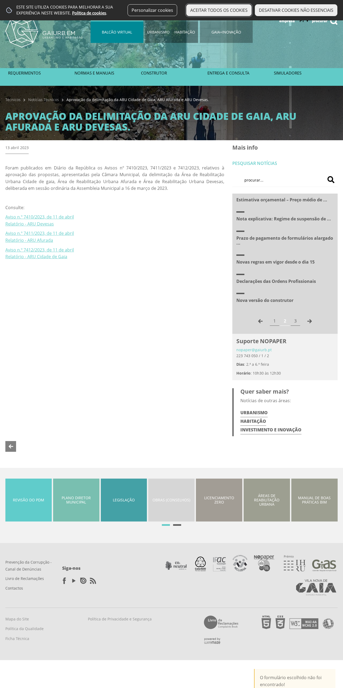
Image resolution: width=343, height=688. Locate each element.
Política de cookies (89, 13)
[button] (166, 525)
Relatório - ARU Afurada (29, 240)
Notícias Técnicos (43, 99)
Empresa (287, 21)
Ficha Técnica (17, 638)
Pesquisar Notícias (254, 163)
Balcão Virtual (117, 32)
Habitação (184, 32)
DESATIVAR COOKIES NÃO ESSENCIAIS (296, 10)
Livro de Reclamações (24, 578)
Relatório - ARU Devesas (29, 224)
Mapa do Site (17, 619)
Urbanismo (158, 32)
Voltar (10, 446)
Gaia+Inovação (226, 32)
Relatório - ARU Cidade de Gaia (36, 257)
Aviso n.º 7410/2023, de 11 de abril (39, 217)
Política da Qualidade (24, 628)
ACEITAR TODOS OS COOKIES (219, 10)
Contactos (14, 588)
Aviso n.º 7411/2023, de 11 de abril (39, 233)
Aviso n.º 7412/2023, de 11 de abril (39, 250)
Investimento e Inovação (270, 430)
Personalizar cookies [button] (152, 10)
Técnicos (13, 99)
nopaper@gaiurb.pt (254, 349)
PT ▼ (304, 21)
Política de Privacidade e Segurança (120, 619)
